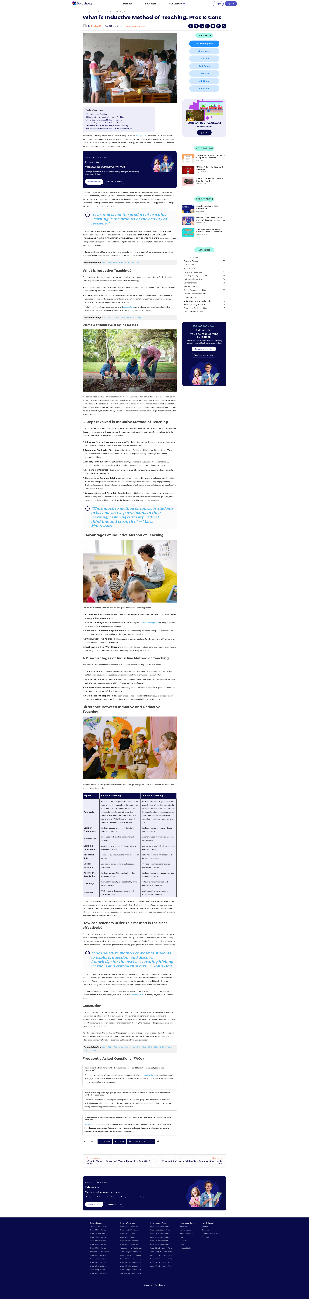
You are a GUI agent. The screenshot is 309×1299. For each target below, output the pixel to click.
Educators (150, 3)
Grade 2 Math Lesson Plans (160, 1233)
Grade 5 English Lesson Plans (161, 1266)
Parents (127, 3)
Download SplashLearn (210, 1233)
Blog (181, 1237)
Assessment (89, 1124)
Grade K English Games (98, 1255)
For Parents (183, 1226)
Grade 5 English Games (98, 1273)
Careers (182, 1244)
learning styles (149, 1075)
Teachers (205, 1230)
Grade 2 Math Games (98, 1237)
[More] (158, 1141)
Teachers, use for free (114, 182)
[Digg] (224, 26)
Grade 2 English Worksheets (130, 1259)
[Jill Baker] (85, 26)
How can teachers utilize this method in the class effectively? (109, 128)
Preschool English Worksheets (131, 1248)
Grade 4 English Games (98, 1270)
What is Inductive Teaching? (96, 114)
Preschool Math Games (98, 1226)
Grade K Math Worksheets (129, 1226)
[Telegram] (213, 26)
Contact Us (206, 1237)
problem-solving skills (149, 622)
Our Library (175, 3)
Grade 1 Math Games (97, 1233)
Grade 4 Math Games (98, 1244)
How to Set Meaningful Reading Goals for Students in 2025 (192, 1162)
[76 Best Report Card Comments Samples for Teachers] (188, 158)
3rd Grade (204, 73)
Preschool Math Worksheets (130, 1273)
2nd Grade (204, 66)
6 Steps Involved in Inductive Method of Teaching (105, 117)
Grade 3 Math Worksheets (129, 1237)
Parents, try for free (94, 182)
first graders (141, 135)
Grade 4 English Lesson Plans (161, 1262)
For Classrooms (185, 1230)
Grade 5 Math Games (98, 1248)
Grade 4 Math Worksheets (129, 1241)
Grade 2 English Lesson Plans (161, 1255)
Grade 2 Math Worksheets (129, 1233)
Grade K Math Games (98, 1230)
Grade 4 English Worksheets (130, 1266)
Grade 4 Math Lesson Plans (160, 1241)
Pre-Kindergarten (204, 43)
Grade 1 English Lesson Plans (161, 1252)
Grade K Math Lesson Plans (160, 1226)
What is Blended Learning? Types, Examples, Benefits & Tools (118, 1162)
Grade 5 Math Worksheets (129, 1244)
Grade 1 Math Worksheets (129, 1230)
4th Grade (204, 81)
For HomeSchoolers (186, 1233)
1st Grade (204, 58)
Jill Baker (96, 26)
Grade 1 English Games (98, 1259)
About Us (183, 1241)
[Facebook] (190, 26)
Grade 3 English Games (98, 1266)
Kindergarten (204, 51)
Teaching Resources (89, 12)
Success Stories (185, 1248)
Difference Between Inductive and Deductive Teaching (107, 126)
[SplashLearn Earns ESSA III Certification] (188, 209)
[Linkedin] (201, 26)
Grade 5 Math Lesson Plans (160, 1244)
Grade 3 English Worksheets (130, 1262)
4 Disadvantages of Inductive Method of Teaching (105, 123)
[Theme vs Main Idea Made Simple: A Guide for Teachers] (188, 232)
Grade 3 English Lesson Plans (161, 1259)
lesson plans (128, 307)
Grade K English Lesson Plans (161, 1248)
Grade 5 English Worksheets (130, 1270)
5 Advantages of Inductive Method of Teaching (104, 120)
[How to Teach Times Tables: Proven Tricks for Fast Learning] (188, 221)
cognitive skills (138, 994)
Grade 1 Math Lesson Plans (160, 1230)
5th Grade (204, 88)
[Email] (207, 26)
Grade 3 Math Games (98, 1241)
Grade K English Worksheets (130, 1252)
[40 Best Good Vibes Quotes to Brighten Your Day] (188, 181)
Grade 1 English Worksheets (130, 1255)
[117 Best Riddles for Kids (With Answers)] (188, 170)
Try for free (204, 132)
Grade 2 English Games (98, 1262)
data (143, 445)
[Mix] (218, 26)
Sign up (231, 4)
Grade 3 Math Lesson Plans (160, 1237)
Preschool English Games (99, 1252)
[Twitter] (196, 26)
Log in (218, 4)
